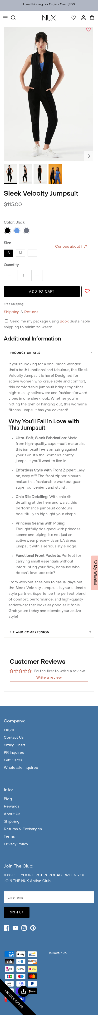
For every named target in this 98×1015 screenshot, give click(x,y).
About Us (12, 814)
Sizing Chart (14, 745)
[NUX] (49, 17)
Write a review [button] (49, 677)
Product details (25, 352)
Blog (8, 799)
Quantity (11, 265)
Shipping (12, 312)
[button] (88, 30)
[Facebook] (6, 928)
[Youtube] (15, 928)
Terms (9, 836)
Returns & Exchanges (23, 829)
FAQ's (9, 730)
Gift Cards (13, 760)
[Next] (89, 156)
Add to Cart (41, 291)
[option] (48, 94)
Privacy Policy (16, 844)
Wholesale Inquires (21, 767)
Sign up (16, 912)
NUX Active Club (36, 881)
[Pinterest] (33, 928)
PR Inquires (14, 752)
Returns (31, 312)
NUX (63, 953)
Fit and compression (29, 632)
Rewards (12, 806)
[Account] (82, 17)
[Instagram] (24, 928)
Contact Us (14, 737)
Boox (65, 321)
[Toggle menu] (5, 17)
